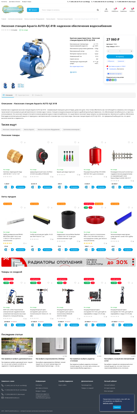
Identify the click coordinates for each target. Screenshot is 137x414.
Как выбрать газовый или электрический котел (119, 360)
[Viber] (110, 80)
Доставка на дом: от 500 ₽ (117, 66)
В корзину (120, 56)
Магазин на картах (115, 74)
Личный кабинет (109, 385)
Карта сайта (62, 385)
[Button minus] (5, 187)
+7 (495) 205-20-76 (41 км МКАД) (79, 2)
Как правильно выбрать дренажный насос (17, 359)
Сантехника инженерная (15, 19)
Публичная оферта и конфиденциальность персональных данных (43, 396)
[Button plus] (12, 187)
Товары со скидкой (87, 388)
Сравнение (121, 61)
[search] (98, 10)
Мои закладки (108, 391)
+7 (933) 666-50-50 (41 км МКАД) (103, 2)
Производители (86, 385)
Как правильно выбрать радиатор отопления (82, 360)
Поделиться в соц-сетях (115, 77)
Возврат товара (26, 1)
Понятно (117, 407)
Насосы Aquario (50, 19)
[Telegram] (115, 80)
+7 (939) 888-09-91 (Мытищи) (126, 2)
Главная (3, 19)
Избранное (111, 61)
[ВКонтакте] (107, 80)
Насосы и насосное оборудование (34, 19)
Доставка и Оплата (14, 1)
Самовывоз (112, 69)
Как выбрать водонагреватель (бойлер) (50, 359)
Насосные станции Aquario (65, 19)
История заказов (109, 388)
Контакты (4, 1)
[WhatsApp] (113, 80)
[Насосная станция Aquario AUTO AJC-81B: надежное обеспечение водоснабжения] (5, 86)
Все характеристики (77, 66)
